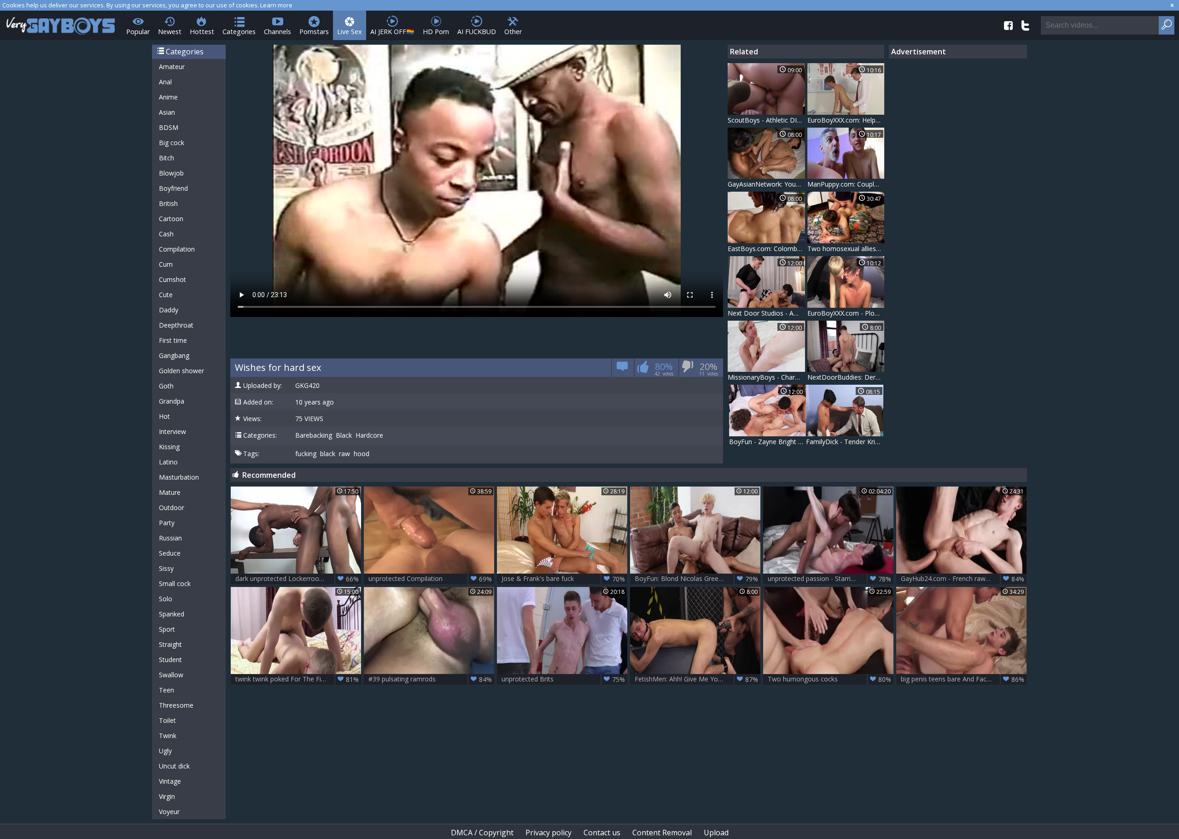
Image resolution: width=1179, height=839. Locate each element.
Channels (277, 31)
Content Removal (662, 832)
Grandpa (171, 401)
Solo (165, 598)
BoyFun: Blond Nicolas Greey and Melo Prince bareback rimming (697, 578)
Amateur (172, 66)
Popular (138, 31)
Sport (167, 629)
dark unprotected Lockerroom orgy (297, 578)
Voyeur (169, 811)
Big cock (171, 142)
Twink (167, 735)
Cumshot (172, 279)
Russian (170, 538)
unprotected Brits (563, 679)
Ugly (165, 750)
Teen (166, 690)
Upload (716, 832)
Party (167, 522)
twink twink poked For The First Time (297, 679)
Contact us (602, 832)
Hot (164, 416)
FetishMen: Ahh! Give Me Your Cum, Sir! (696, 679)
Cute (166, 294)
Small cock (175, 583)
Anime (168, 97)
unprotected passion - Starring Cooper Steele (830, 578)
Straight (170, 644)
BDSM (168, 127)
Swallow (171, 674)
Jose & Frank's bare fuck (563, 578)
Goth (166, 385)
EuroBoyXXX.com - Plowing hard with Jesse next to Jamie (846, 313)
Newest (169, 31)
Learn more (276, 5)
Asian (167, 112)
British (168, 203)
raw (344, 454)
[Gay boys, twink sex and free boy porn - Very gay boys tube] (61, 23)
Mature (170, 492)
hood (361, 454)
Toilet (167, 720)
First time (173, 340)
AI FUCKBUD (476, 31)
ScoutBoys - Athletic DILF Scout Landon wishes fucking (766, 120)
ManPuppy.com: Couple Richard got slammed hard (846, 184)
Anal (165, 81)
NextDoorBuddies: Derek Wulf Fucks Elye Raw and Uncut (846, 377)
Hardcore (369, 435)
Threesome (176, 705)
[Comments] (622, 369)
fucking (305, 454)
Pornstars (314, 31)
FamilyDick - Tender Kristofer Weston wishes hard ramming (844, 441)
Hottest (202, 31)
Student (170, 659)
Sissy (166, 568)
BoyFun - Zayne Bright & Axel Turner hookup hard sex (767, 441)
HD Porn (436, 31)
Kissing (169, 446)
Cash (166, 233)
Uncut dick (174, 766)
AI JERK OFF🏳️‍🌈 (392, 31)
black (327, 454)
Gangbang (174, 355)
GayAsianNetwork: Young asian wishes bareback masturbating (766, 184)
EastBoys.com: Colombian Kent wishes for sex (766, 248)
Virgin (167, 796)
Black (344, 435)
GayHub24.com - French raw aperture (962, 578)
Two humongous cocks (829, 679)
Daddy (168, 309)
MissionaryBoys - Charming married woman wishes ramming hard (766, 377)
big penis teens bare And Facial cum (962, 679)
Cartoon (171, 218)
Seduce (170, 553)
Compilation (177, 249)
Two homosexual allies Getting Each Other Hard (846, 248)
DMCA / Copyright (482, 832)
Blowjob (171, 173)
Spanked (171, 614)
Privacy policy (548, 832)
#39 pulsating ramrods (430, 679)
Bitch (166, 157)
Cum (166, 264)
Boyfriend (173, 188)
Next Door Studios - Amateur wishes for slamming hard (766, 313)
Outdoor (171, 507)
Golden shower (181, 370)
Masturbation (179, 477)
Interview (172, 431)
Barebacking (313, 435)
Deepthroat (176, 325)
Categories (239, 31)
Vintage (170, 781)
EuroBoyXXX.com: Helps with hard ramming (846, 120)
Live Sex (349, 31)
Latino (168, 462)
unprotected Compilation (430, 578)
